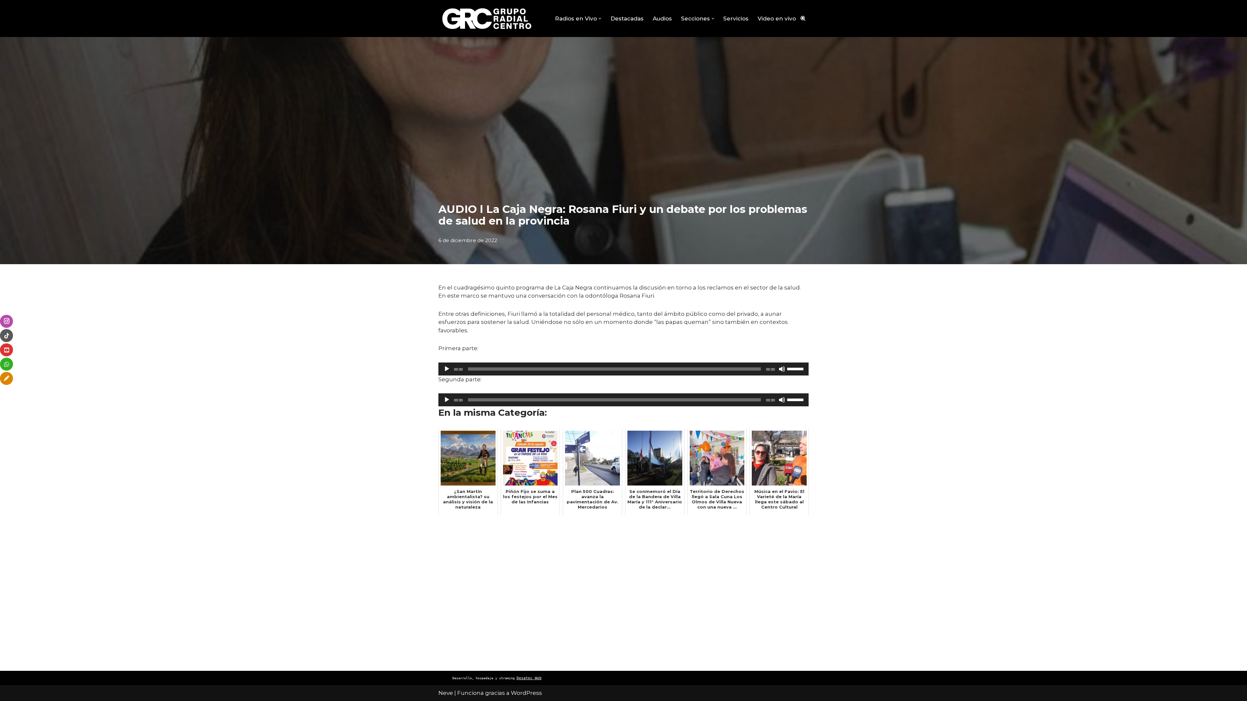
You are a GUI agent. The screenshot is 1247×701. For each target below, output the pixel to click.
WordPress (526, 693)
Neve (445, 693)
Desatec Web (529, 678)
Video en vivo (777, 18)
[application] (623, 369)
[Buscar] (802, 18)
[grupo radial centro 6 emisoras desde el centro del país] (487, 18)
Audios (662, 18)
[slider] (796, 368)
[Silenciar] (782, 369)
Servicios (736, 18)
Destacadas (627, 18)
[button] (599, 18)
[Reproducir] (447, 369)
